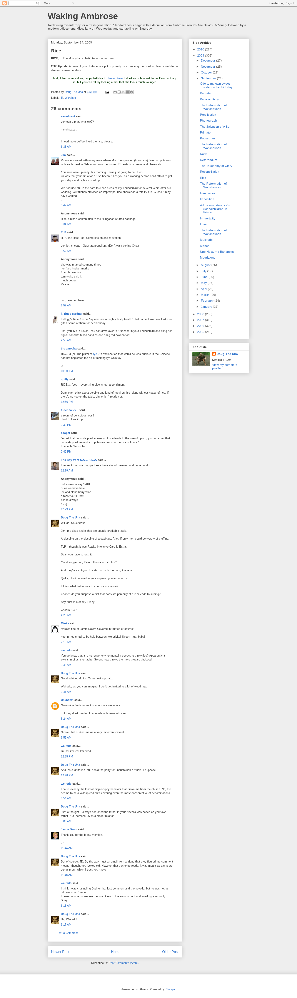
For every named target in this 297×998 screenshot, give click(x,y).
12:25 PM (67, 756)
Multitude (206, 239)
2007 (201, 320)
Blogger (170, 989)
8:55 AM (66, 737)
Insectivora (207, 193)
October (207, 72)
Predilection (208, 114)
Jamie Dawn (115, 78)
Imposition (207, 199)
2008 (201, 314)
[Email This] (115, 92)
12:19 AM (67, 470)
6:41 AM (66, 692)
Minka (65, 623)
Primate (205, 132)
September (209, 78)
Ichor (203, 224)
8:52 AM (66, 251)
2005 (201, 332)
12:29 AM (67, 509)
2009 (201, 55)
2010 (201, 49)
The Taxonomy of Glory (216, 165)
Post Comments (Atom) (123, 963)
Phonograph (208, 120)
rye (95, 354)
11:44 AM (67, 848)
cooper (65, 433)
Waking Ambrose (83, 16)
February (207, 300)
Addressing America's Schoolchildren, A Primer (215, 208)
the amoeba (69, 348)
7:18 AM (66, 642)
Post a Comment (67, 932)
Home (115, 952)
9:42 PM (66, 451)
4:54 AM (66, 798)
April (204, 289)
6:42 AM (66, 205)
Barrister (206, 93)
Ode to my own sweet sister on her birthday (216, 85)
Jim (63, 155)
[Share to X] (123, 92)
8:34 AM (66, 224)
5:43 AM (66, 665)
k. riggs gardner (71, 313)
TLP (63, 232)
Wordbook (71, 97)
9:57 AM (66, 305)
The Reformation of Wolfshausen (213, 106)
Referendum (208, 160)
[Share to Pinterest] (131, 92)
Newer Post (60, 952)
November (208, 66)
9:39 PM (66, 424)
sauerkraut (68, 116)
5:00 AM (66, 821)
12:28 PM (67, 775)
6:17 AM (66, 924)
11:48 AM (67, 875)
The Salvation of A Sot (215, 126)
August (206, 265)
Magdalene (207, 257)
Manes (204, 245)
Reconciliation (209, 171)
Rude (203, 154)
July (204, 271)
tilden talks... (69, 410)
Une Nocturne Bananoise (217, 251)
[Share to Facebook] (127, 92)
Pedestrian (207, 138)
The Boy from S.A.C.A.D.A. (79, 459)
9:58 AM (66, 340)
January (207, 306)
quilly (64, 379)
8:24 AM (66, 718)
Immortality (207, 218)
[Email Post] (107, 92)
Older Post (170, 952)
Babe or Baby (209, 99)
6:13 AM (66, 905)
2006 (201, 326)
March (205, 294)
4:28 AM (66, 615)
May (204, 282)
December (208, 60)
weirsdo (66, 650)
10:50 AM (67, 371)
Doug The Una (70, 517)
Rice (203, 177)
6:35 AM (66, 146)
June (205, 277)
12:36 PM (67, 401)
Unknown (67, 700)
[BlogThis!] (119, 92)
